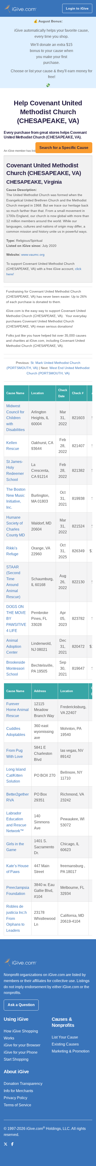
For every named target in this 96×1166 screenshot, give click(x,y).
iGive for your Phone (21, 1052)
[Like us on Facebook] (12, 1144)
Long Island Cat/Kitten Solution (16, 775)
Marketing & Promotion (70, 1051)
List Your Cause (65, 1037)
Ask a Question (21, 1005)
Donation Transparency (23, 1084)
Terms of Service (17, 1105)
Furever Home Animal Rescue (17, 710)
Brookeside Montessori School (15, 668)
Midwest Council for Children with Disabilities (15, 418)
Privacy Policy (15, 1098)
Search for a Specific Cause (63, 148)
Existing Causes (65, 1044)
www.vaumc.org (33, 254)
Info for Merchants (18, 1091)
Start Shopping (16, 1059)
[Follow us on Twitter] (5, 1144)
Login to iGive (77, 8)
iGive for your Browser (22, 1045)
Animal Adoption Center (13, 646)
